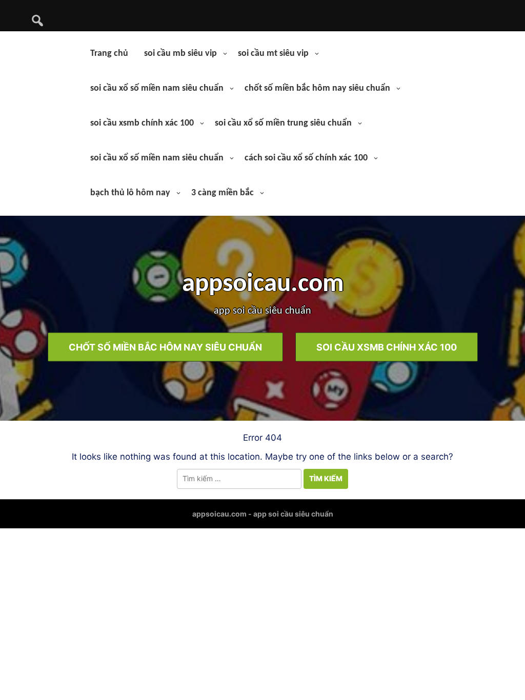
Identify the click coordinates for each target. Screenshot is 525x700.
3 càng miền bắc (222, 193)
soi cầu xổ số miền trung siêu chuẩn (283, 123)
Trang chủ (109, 53)
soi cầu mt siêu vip (273, 53)
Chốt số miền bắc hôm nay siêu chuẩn (165, 346)
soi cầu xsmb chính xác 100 (142, 123)
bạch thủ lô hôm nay (130, 193)
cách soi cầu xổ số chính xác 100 (306, 158)
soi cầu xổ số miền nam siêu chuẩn (157, 88)
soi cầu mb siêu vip (180, 53)
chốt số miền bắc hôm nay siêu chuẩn (317, 88)
